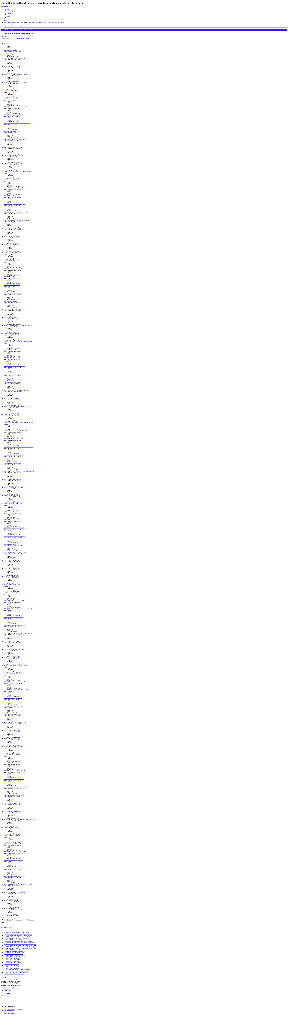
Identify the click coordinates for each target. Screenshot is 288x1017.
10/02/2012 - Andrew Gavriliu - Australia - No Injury (16, 220)
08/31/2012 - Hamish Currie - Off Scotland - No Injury (17, 325)
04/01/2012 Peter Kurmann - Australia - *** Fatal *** (16, 722)
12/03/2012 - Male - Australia (11, 98)
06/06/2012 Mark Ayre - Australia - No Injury (14, 600)
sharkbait (7, 910)
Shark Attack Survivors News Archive (13, 1009)
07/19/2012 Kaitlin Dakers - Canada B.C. (13, 438)
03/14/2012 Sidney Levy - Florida (12, 754)
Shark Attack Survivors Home (11, 1007)
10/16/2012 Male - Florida (10, 196)
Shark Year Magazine (9, 1010)
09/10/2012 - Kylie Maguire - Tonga (12, 252)
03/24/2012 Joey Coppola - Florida (12, 730)
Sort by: (14, 919)
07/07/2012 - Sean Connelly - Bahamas (13, 479)
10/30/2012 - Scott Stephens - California (13, 155)
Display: (4, 919)
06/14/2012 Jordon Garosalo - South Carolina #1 (15, 552)
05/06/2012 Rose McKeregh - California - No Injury (16, 681)
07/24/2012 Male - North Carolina (12, 414)
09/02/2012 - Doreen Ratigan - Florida (13, 309)
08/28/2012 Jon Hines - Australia (11, 333)
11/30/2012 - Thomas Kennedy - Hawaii (13, 115)
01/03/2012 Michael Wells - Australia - (13, 900)
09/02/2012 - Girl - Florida (10, 317)
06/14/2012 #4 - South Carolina (11, 560)
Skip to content (4, 6)
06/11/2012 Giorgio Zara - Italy (11, 592)
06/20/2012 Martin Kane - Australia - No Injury (15, 528)
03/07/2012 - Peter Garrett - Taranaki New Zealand (16, 771)
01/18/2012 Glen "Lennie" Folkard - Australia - (15, 868)
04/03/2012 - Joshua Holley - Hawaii (12, 714)
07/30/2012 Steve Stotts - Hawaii (11, 398)
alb (6, 51)
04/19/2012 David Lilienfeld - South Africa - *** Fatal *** (18, 690)
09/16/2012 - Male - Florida (10, 244)
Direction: (25, 919)
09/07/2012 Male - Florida (10, 277)
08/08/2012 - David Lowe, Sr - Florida (13, 357)
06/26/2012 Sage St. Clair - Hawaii (12, 495)
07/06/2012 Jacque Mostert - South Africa (13, 487)
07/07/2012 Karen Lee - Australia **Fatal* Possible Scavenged (19, 471)
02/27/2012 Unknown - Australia (11, 827)
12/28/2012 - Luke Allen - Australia (12, 66)
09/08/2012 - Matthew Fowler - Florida (13, 268)
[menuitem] (11, 12)
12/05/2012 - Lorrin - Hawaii (10, 90)
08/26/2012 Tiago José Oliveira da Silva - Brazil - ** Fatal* (18, 341)
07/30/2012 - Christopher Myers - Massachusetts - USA (17, 406)
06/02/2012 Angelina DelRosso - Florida (13, 617)
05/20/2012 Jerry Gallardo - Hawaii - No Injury (15, 649)
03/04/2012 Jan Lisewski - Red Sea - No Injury (15, 795)
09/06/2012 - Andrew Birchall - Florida (13, 293)
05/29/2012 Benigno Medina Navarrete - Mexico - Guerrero (18, 633)
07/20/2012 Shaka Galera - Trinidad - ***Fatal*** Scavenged (18, 430)
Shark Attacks (7, 1011)
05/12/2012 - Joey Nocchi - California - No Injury (15, 665)
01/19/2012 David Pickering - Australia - (13, 860)
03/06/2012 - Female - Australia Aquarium (14, 779)
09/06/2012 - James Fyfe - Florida (12, 285)
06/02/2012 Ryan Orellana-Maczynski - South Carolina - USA (18, 609)
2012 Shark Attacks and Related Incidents (17, 33)
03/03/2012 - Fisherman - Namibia (12, 811)
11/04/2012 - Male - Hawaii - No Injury (13, 147)
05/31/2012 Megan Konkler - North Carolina (14, 625)
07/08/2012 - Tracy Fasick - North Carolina (14, 455)
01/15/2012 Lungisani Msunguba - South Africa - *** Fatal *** (19, 884)
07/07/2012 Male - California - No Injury (13, 463)
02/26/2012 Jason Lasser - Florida (12, 835)
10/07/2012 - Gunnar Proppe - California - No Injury (16, 212)
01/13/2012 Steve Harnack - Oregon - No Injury (15, 892)
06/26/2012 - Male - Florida (10, 511)
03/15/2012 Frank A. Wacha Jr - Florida (13, 746)
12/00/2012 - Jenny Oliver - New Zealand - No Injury (16, 106)
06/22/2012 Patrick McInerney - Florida (13, 519)
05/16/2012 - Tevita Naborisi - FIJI (12, 657)
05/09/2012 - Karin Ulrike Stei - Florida (13, 673)
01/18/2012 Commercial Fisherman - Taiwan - (15, 876)
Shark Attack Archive (9, 1013)
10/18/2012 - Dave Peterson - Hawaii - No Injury (15, 187)
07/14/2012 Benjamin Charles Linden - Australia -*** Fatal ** (18, 447)
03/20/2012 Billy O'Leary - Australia (12, 738)
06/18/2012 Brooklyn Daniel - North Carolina (14, 536)
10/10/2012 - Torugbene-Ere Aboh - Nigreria (14, 204)
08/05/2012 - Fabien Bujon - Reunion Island (14, 366)
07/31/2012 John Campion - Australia (12, 382)
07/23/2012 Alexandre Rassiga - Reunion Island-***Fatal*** (18, 422)
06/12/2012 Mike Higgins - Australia (12, 584)
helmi (6, 416)
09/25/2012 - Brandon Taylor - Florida (13, 228)
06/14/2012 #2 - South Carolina (11, 568)
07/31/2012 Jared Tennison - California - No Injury (16, 390)
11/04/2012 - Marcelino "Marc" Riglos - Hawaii (15, 139)
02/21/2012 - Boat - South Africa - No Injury (14, 843)
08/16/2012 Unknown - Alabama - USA (13, 349)
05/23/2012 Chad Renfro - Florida (12, 641)
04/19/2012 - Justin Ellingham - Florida (13, 698)
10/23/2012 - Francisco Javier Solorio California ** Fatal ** (18, 171)
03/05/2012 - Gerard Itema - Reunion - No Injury (15, 787)
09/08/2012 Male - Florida (10, 260)
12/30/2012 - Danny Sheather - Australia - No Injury (16, 58)
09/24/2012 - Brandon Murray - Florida (13, 236)
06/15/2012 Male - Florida (10, 544)
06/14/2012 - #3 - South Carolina (11, 576)
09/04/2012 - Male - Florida (10, 301)
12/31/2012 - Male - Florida (10, 50)
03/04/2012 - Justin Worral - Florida (12, 803)
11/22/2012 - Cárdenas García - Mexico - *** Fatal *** (17, 123)
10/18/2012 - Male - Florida (10, 179)
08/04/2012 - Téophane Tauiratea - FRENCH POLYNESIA (18, 374)
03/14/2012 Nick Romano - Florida (12, 762)
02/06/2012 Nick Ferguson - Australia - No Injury (15, 851)
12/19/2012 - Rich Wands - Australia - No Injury (15, 82)
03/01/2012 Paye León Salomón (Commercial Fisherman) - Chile (19, 819)
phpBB (8, 993)
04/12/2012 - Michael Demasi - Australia (13, 706)
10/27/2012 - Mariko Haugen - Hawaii (13, 163)
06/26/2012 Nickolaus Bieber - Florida (13, 503)
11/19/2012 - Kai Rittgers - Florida (12, 131)
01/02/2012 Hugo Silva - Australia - (12, 908)
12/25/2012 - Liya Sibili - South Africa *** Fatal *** (16, 74)
